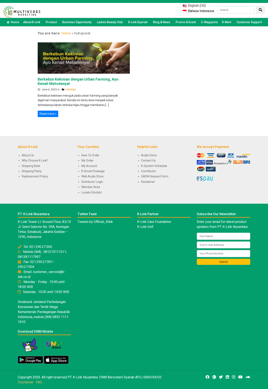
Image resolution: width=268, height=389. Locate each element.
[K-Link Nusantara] (21, 11)
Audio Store (149, 155)
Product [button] (51, 22)
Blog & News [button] (161, 22)
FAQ (39, 382)
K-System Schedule (154, 166)
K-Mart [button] (226, 22)
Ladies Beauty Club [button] (110, 22)
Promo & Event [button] (186, 22)
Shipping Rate (31, 166)
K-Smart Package (93, 171)
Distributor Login (92, 181)
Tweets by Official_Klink (95, 222)
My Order (87, 160)
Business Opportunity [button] (76, 22)
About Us (28, 155)
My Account (89, 166)
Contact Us (148, 160)
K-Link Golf (145, 227)
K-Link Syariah (138, 22)
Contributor (148, 171)
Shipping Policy (32, 171)
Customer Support (249, 22)
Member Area (90, 187)
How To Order (90, 155)
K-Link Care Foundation (154, 222)
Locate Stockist (91, 192)
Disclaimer (148, 181)
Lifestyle (71, 89)
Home (15, 22)
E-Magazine (209, 22)
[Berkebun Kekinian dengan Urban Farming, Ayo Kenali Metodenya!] (84, 57)
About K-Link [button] (31, 22)
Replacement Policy (35, 176)
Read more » (48, 113)
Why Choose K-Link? (35, 160)
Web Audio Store (92, 176)
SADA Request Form (154, 176)
